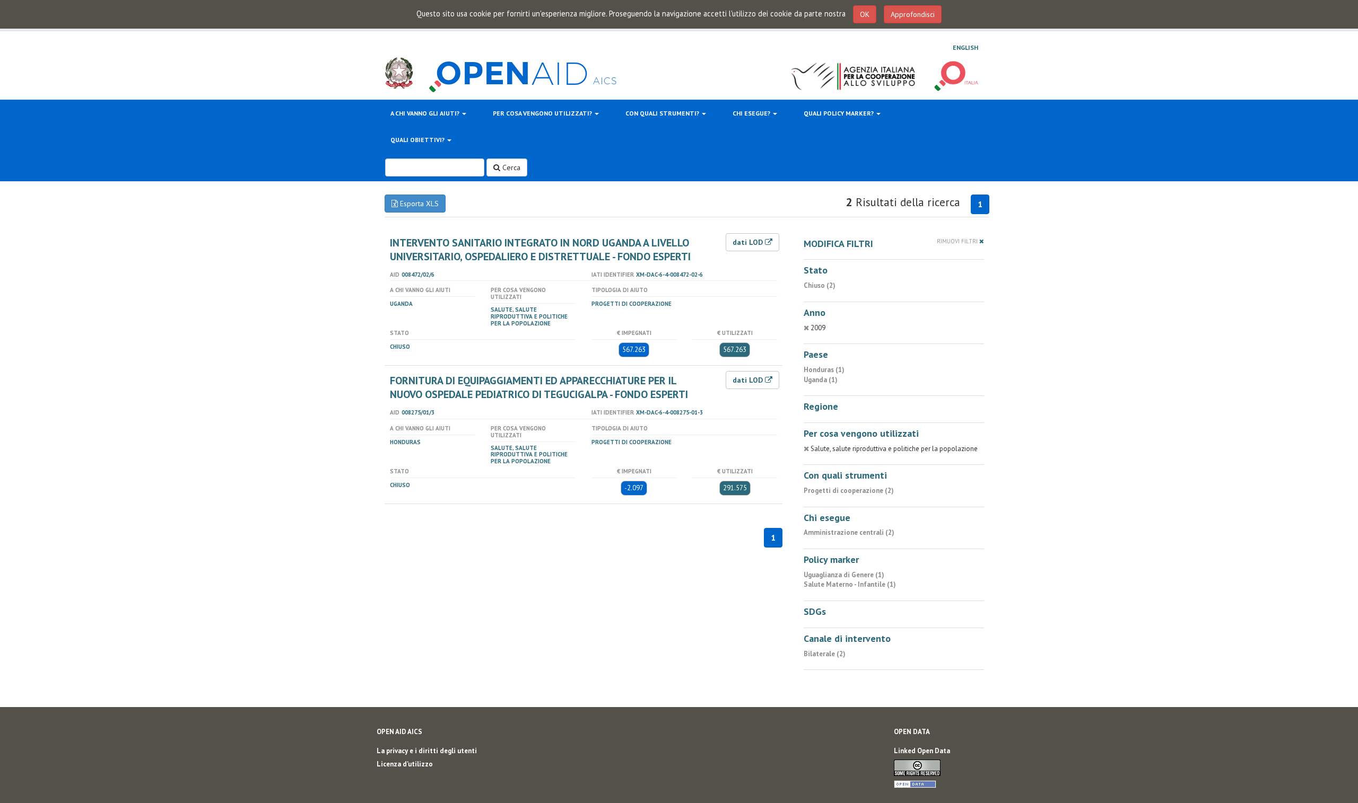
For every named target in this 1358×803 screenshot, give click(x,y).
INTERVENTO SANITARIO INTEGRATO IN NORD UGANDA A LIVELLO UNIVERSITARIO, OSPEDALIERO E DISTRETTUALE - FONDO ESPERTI (540, 249)
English (965, 47)
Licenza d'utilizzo (405, 764)
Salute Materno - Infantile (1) (850, 584)
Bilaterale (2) (825, 653)
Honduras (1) (824, 369)
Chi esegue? (752, 113)
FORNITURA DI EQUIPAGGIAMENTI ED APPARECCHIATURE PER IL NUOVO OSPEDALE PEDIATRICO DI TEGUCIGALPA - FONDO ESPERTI (539, 387)
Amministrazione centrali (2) (849, 532)
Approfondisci (913, 14)
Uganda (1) (821, 379)
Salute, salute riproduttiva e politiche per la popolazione (529, 316)
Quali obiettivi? (418, 140)
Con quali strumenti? (663, 113)
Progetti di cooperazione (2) (849, 490)
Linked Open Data (922, 750)
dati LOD (749, 242)
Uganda (401, 303)
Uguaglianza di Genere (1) (844, 574)
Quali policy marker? (839, 113)
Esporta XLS (418, 203)
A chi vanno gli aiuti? (425, 113)
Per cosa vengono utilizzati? (543, 113)
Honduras (405, 442)
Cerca (510, 167)
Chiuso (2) (819, 285)
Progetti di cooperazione (631, 303)
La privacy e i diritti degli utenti (427, 750)
